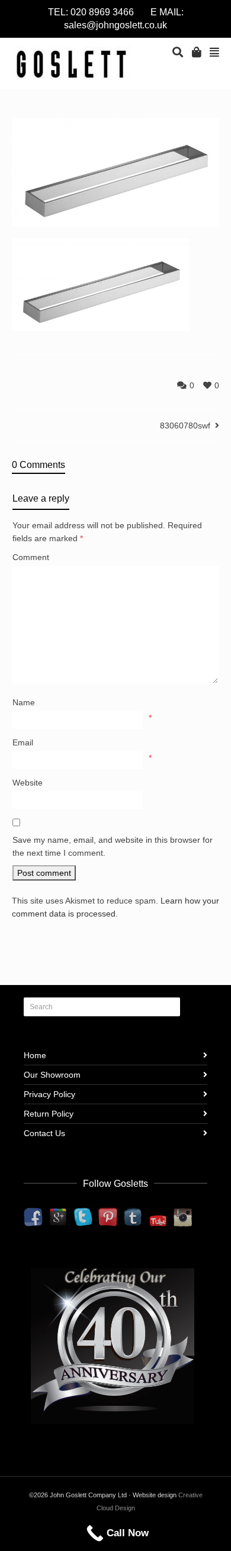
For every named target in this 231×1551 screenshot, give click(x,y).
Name (23, 702)
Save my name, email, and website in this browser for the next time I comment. (112, 846)
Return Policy (48, 1113)
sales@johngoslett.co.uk (115, 25)
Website (27, 782)
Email (22, 742)
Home (35, 1055)
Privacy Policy (49, 1094)
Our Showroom (52, 1074)
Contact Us (44, 1133)
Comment (30, 557)
